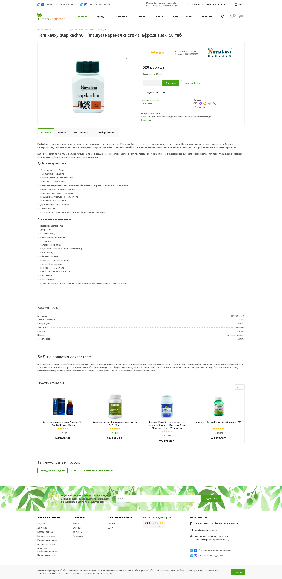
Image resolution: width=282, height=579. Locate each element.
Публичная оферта (46, 555)
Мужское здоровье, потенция (98, 470)
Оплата (41, 524)
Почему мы (78, 536)
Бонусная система (46, 536)
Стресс (74, 470)
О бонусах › (146, 120)
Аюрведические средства (52, 470)
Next (242, 387)
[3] (157, 52)
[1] (151, 52)
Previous (237, 387)
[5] (163, 52)
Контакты (77, 532)
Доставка (42, 528)
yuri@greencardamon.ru (206, 530)
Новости (112, 524)
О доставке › (147, 103)
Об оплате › (199, 107)
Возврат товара (45, 532)
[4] (160, 52)
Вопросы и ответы (46, 544)
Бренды (76, 524)
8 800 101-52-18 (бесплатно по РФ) (209, 4)
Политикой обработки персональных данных (92, 573)
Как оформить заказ (47, 540)
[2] (154, 52)
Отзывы (77, 528)
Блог (110, 528)
